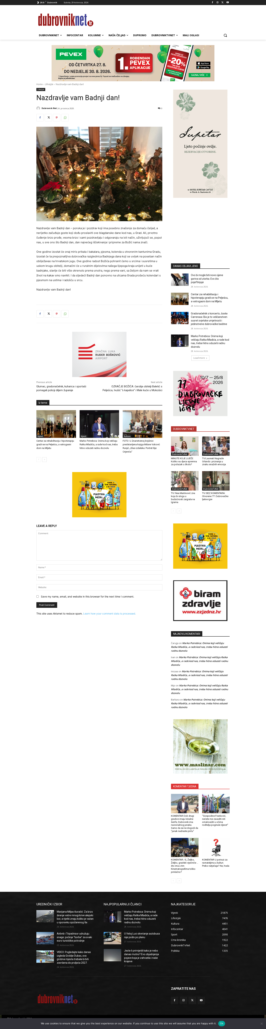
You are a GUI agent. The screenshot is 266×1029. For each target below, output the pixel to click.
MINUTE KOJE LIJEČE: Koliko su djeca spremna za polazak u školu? (184, 461)
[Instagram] (218, 3)
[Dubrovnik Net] (38, 108)
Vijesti (40, 436)
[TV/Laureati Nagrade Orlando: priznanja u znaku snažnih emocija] (216, 446)
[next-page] (44, 459)
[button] (225, 35)
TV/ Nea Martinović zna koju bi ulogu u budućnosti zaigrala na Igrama (183, 498)
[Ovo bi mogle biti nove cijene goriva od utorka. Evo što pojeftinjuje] (180, 279)
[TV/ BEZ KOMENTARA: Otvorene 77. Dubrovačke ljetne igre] (216, 480)
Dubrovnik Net (49, 108)
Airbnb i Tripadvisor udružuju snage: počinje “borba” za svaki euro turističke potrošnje (74, 937)
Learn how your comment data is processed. (109, 613)
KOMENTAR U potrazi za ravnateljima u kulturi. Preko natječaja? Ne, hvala (215, 862)
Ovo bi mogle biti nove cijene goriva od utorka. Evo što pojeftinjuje (207, 279)
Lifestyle (49, 84)
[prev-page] (38, 459)
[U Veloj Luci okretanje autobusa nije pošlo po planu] (112, 938)
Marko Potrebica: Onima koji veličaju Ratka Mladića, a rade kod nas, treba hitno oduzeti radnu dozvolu (99, 444)
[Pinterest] (56, 117)
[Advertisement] (200, 225)
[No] (261, 1023)
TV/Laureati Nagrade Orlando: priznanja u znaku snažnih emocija (214, 461)
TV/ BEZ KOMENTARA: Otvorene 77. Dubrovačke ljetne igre (215, 496)
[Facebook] (212, 3)
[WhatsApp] (65, 117)
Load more (199, 357)
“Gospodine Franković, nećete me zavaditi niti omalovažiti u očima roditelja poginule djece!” (215, 820)
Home (39, 84)
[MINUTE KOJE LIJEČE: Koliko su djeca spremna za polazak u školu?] (185, 446)
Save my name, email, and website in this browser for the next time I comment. (87, 596)
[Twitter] (222, 3)
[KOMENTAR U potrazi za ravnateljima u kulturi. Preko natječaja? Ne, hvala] (216, 847)
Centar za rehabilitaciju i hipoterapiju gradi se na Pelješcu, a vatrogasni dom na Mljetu (55, 444)
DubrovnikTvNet (179, 454)
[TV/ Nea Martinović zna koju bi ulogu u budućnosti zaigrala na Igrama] (185, 480)
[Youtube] (227, 3)
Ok (221, 1023)
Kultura (127, 436)
